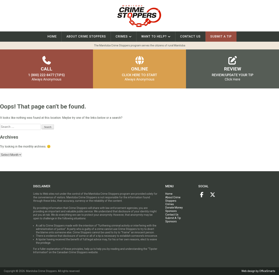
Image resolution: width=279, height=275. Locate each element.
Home (52, 36)
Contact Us (190, 36)
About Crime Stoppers (86, 36)
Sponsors (171, 210)
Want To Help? (154, 36)
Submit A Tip (173, 218)
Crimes (122, 36)
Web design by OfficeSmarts (258, 271)
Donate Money (174, 207)
